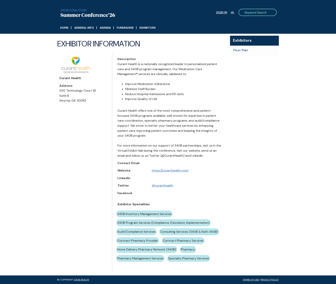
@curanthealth (162, 185)
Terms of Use (251, 279)
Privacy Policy (270, 279)
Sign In (221, 12)
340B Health (81, 279)
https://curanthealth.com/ (170, 170)
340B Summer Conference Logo (115, 13)
